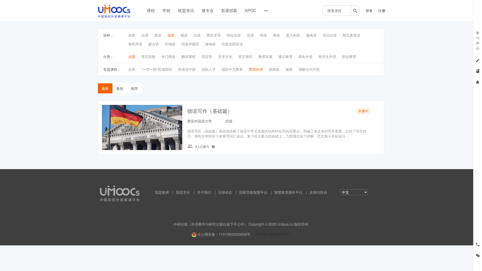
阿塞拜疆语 (190, 43)
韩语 (263, 35)
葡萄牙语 (135, 43)
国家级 (274, 69)
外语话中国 (187, 69)
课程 (151, 10)
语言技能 (148, 56)
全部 (131, 35)
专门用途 (168, 56)
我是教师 (162, 192)
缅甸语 (210, 43)
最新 (105, 88)
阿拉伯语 (234, 35)
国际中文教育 (232, 69)
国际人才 (209, 69)
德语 (170, 35)
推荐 (134, 88)
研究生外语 (327, 56)
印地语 (170, 43)
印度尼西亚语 (232, 43)
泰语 (276, 35)
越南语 (311, 35)
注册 (381, 10)
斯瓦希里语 (351, 35)
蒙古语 (153, 43)
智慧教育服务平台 (288, 192)
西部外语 (256, 69)
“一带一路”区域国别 (156, 69)
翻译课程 (189, 56)
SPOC (250, 10)
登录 (369, 10)
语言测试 (245, 56)
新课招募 (229, 10)
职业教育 (349, 56)
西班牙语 (214, 35)
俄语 (184, 35)
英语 (157, 35)
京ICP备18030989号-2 (272, 234)
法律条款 (225, 192)
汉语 (250, 35)
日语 (144, 35)
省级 (288, 69)
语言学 (207, 56)
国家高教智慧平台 (253, 192)
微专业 (208, 10)
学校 (166, 10)
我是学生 (183, 192)
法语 (197, 35)
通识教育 (285, 56)
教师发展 (265, 56)
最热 (119, 88)
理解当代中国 (309, 69)
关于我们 (204, 192)
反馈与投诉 (318, 192)
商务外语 (305, 56)
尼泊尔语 (330, 35)
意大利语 (293, 35)
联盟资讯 (186, 10)
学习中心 (477, 40)
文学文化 (225, 56)
